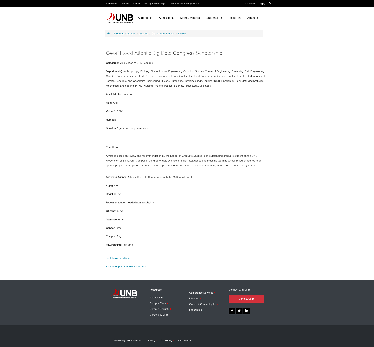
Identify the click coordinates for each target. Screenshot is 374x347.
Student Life (214, 17)
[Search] (269, 3)
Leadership (195, 310)
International (111, 4)
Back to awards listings (119, 258)
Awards (143, 33)
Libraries (194, 298)
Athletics (252, 17)
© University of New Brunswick (128, 341)
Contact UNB (246, 299)
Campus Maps (158, 303)
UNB (183, 4)
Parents (125, 4)
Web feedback (184, 341)
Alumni (136, 4)
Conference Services (201, 293)
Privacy (151, 341)
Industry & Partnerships (155, 4)
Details (182, 33)
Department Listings (163, 33)
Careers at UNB (159, 314)
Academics (145, 17)
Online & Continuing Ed (202, 304)
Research (235, 17)
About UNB (156, 297)
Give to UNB (249, 4)
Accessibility (166, 341)
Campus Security (159, 309)
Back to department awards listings (126, 266)
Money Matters (190, 17)
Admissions (166, 17)
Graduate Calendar (125, 33)
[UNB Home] (108, 33)
